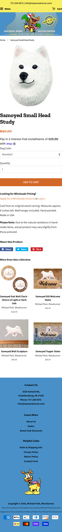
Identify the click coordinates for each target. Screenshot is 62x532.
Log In (41, 198)
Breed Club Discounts (31, 430)
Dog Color (5, 148)
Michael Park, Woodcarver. (40, 503)
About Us (31, 421)
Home (2, 40)
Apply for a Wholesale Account (17, 198)
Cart (59, 8)
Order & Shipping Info (31, 447)
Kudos (31, 426)
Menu (7, 8)
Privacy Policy (31, 452)
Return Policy (31, 456)
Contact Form (31, 461)
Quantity (5, 163)
